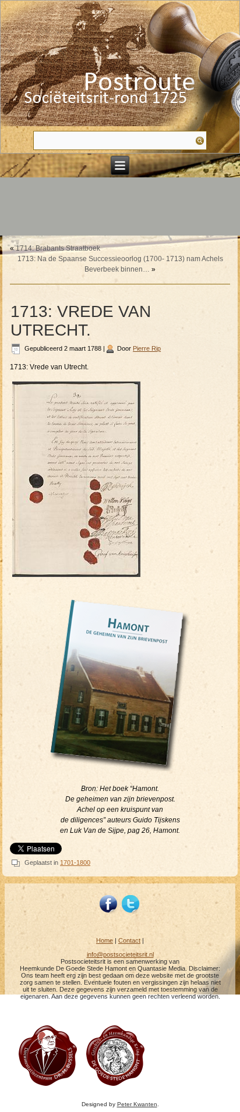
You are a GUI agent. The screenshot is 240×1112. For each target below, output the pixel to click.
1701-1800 (75, 862)
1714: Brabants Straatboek (58, 248)
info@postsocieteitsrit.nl (120, 954)
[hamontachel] (47, 1085)
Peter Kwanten (137, 1104)
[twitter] (131, 904)
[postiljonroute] (109, 904)
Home (104, 940)
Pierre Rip (147, 348)
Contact (129, 940)
